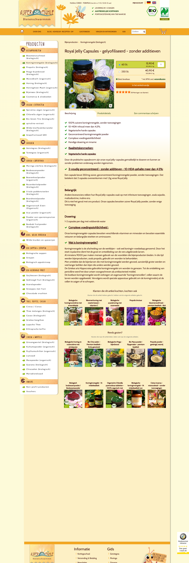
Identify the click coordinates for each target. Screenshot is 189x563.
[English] (154, 2)
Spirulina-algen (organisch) (40, 110)
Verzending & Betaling (87, 558)
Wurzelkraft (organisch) (38, 79)
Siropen (30, 258)
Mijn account (138, 3)
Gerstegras (114, 554)
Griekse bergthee (35, 320)
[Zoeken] (144, 31)
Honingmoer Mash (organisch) (42, 88)
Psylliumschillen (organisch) (41, 351)
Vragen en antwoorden (106, 32)
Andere (29, 382)
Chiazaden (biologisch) (38, 369)
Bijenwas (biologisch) (37, 92)
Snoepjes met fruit (36, 289)
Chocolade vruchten (36, 293)
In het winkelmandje (140, 85)
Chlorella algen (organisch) (40, 114)
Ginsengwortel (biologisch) (40, 342)
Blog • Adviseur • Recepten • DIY (60, 32)
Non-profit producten (37, 387)
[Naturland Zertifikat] (164, 13)
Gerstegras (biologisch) (38, 148)
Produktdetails (104, 113)
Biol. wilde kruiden (36, 235)
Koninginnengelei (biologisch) (42, 63)
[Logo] (37, 14)
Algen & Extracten (35, 105)
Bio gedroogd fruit (35, 270)
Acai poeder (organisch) (38, 213)
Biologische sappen (36, 253)
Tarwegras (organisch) (37, 152)
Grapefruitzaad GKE (36, 135)
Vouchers (31, 391)
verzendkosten (159, 79)
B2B (124, 32)
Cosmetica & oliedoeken (39, 97)
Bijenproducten (33, 50)
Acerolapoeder (33, 284)
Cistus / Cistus (34, 306)
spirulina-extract (35, 123)
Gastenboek (84, 32)
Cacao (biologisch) (36, 315)
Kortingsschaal (84, 554)
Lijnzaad (30, 356)
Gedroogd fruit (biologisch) (40, 280)
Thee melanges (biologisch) (40, 311)
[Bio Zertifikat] (152, 11)
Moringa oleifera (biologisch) (41, 166)
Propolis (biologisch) (37, 67)
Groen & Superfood (35, 161)
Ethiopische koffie (36, 329)
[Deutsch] (149, 2)
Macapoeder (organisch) (38, 360)
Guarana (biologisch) (37, 365)
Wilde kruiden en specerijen (40, 240)
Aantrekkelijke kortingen (107, 11)
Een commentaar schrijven (146, 113)
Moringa (113, 558)
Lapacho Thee (33, 324)
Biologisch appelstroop (38, 262)
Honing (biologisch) (36, 83)
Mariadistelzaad (34, 374)
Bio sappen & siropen (36, 248)
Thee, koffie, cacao (36, 301)
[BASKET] (162, 32)
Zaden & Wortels (34, 337)
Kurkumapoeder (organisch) (40, 347)
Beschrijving (70, 113)
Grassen (30, 143)
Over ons (37, 32)
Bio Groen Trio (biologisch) (40, 119)
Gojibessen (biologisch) (38, 275)
